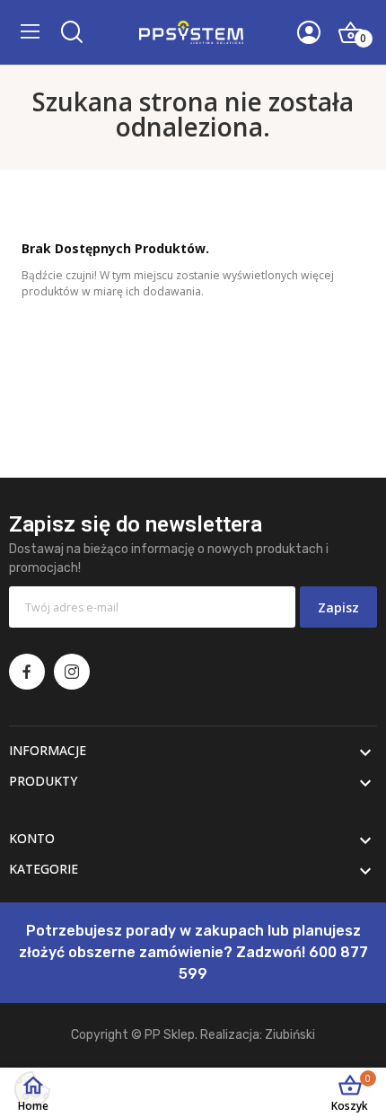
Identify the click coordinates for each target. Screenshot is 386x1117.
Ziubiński (290, 1034)
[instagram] (72, 672)
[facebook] (27, 672)
